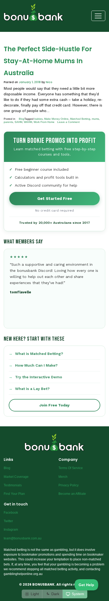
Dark (55, 594)
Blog (21, 118)
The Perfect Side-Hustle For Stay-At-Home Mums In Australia (48, 61)
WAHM (28, 122)
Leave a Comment (68, 122)
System (78, 594)
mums (95, 118)
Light (35, 594)
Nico (49, 82)
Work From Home (44, 122)
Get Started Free (54, 198)
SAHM (18, 122)
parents (8, 122)
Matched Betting (80, 118)
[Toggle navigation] (98, 16)
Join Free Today (54, 405)
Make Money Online (56, 118)
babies (38, 118)
